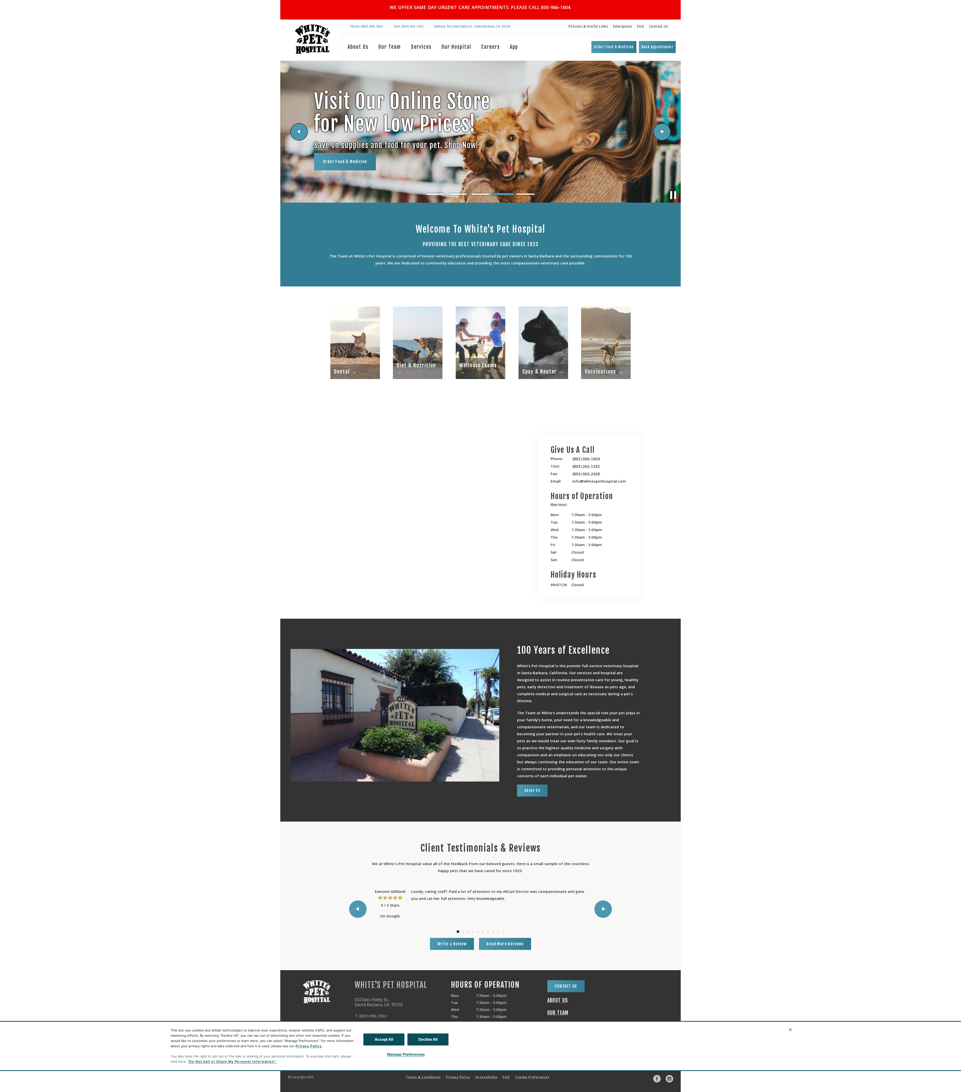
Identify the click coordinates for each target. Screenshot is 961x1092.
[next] (662, 132)
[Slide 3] (480, 194)
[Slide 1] (435, 194)
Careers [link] (490, 47)
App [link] (514, 47)
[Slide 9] (498, 932)
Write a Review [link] (452, 943)
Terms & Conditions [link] (423, 1077)
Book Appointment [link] (657, 47)
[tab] (560, 505)
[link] (312, 39)
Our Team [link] (389, 47)
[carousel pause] (673, 195)
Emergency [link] (622, 26)
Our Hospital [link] (456, 47)
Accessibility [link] (486, 1077)
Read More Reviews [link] (505, 943)
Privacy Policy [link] (458, 1077)
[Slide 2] (458, 194)
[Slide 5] (525, 194)
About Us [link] (358, 47)
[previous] (299, 132)
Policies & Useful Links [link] (588, 26)
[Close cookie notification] (790, 1029)
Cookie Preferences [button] (532, 1077)
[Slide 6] (483, 932)
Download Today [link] (338, 157)
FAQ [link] (640, 26)
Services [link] (421, 47)
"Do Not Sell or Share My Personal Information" (232, 1061)
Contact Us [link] (658, 26)
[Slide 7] (488, 932)
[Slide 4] (503, 194)
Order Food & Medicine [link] (614, 47)
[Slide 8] (493, 932)
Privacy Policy (309, 1046)
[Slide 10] (503, 932)
